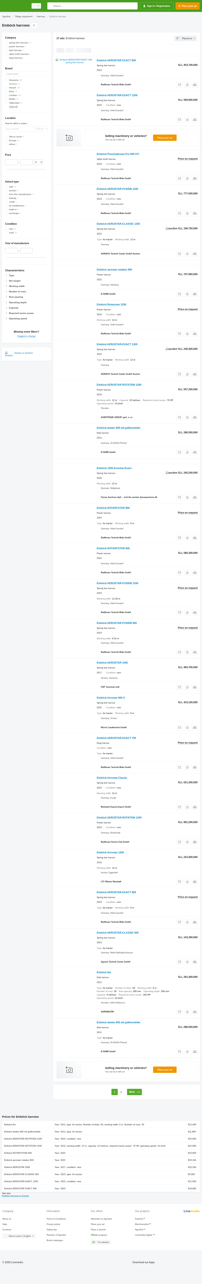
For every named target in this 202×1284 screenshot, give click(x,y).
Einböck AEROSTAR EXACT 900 (116, 60)
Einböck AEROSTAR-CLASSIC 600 (118, 932)
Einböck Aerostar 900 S (111, 697)
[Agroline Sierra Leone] (15, 6)
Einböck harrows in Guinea (15, 1195)
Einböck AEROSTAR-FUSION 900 (117, 623)
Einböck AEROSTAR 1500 (112, 662)
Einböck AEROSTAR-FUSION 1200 (117, 189)
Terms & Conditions (56, 1219)
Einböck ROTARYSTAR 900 (113, 508)
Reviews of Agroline (56, 1235)
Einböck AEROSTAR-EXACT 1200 (117, 95)
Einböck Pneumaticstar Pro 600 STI (118, 154)
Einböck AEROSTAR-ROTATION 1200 (119, 817)
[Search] (50, 6)
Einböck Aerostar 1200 (110, 852)
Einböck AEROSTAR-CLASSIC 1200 (118, 224)
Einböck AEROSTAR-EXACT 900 (116, 892)
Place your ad (164, 137)
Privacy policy (53, 1224)
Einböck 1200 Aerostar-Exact (114, 468)
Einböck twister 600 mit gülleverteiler (118, 428)
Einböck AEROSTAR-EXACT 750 (116, 738)
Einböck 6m (104, 972)
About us (6, 1219)
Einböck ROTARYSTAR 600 (113, 548)
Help (4, 1224)
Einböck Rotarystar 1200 (111, 304)
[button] (187, 85)
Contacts (6, 1229)
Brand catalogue (55, 1240)
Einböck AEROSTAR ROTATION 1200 (119, 384)
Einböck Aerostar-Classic (112, 777)
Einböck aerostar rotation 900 (114, 269)
